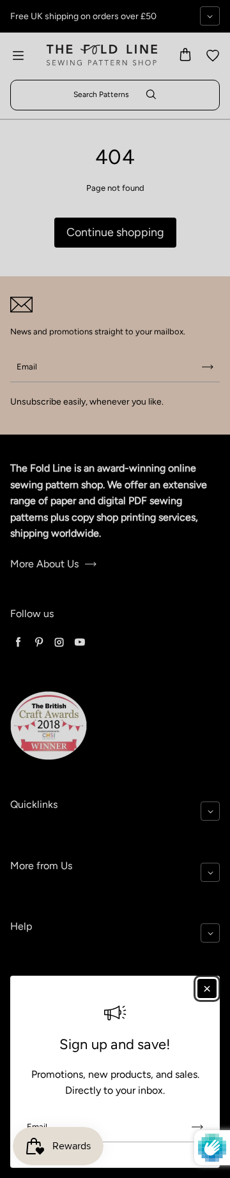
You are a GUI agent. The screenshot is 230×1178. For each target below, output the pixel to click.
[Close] (207, 988)
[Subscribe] (197, 1127)
